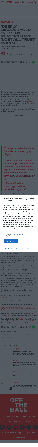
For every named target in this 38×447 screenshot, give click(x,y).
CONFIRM (11, 241)
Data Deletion (7, 248)
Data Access (19, 248)
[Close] (34, 199)
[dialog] (19, 223)
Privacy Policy (30, 248)
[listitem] (19, 235)
